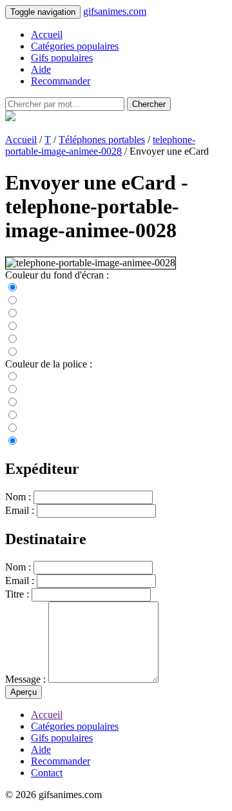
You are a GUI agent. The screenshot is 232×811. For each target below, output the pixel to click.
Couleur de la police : (48, 363)
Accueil (47, 34)
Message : (25, 679)
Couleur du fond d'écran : (57, 274)
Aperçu (23, 692)
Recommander (60, 80)
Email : (19, 510)
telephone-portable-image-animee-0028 (100, 145)
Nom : (18, 496)
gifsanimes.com (114, 11)
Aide (41, 69)
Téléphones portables (102, 139)
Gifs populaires (62, 57)
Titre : (17, 594)
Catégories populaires (75, 46)
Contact (47, 772)
